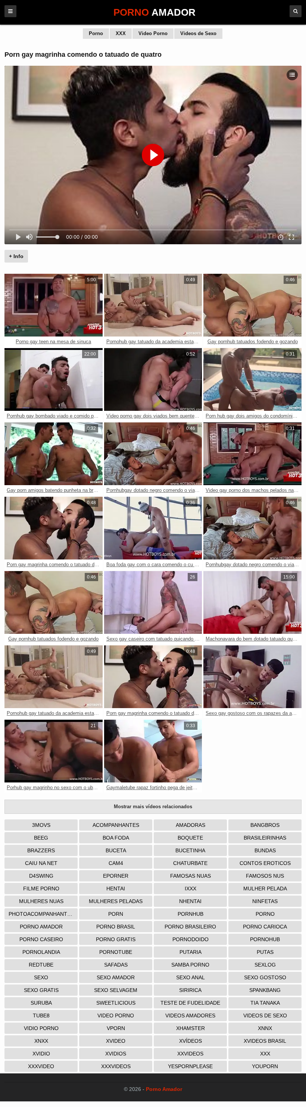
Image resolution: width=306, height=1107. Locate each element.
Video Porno (153, 33)
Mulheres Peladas (116, 901)
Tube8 (41, 1015)
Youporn (265, 1066)
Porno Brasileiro (190, 927)
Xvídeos (190, 1041)
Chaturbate (190, 863)
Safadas (116, 965)
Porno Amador (41, 927)
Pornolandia (41, 952)
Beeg (41, 838)
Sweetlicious (115, 1003)
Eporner (115, 876)
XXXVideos (116, 1066)
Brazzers (41, 850)
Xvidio (41, 1054)
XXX (121, 33)
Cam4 (116, 863)
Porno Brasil (115, 927)
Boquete (190, 838)
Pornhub (190, 914)
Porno (96, 33)
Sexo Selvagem (115, 990)
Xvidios (115, 1054)
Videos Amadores (190, 1015)
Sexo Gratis (41, 990)
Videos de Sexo (198, 33)
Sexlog (265, 965)
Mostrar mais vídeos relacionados (153, 806)
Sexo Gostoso (265, 977)
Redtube (41, 965)
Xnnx (265, 1028)
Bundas (265, 850)
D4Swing (41, 876)
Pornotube (115, 952)
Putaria (190, 952)
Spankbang (265, 990)
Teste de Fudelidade (190, 1003)
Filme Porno (41, 889)
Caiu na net (41, 863)
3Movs (41, 825)
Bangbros (265, 825)
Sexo (41, 977)
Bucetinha (190, 850)
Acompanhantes (116, 825)
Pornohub (265, 939)
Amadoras (190, 825)
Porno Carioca (265, 927)
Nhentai (190, 901)
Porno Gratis (115, 939)
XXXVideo (41, 1066)
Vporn (116, 1028)
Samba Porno (190, 965)
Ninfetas (265, 901)
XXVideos (190, 1054)
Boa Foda (116, 838)
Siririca (190, 990)
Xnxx (41, 1041)
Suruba (41, 1003)
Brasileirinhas (265, 838)
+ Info (16, 256)
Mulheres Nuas (41, 901)
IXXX (190, 889)
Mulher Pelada (265, 889)
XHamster (190, 1028)
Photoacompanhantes (41, 914)
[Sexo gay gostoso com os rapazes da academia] (252, 676)
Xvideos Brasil (265, 1041)
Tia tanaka (265, 1003)
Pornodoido (190, 939)
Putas (265, 952)
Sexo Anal (190, 977)
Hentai (115, 889)
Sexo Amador (116, 977)
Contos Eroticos (265, 863)
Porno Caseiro (41, 939)
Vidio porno (41, 1028)
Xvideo (115, 1041)
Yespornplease (190, 1066)
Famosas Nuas (190, 876)
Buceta (116, 850)
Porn (115, 914)
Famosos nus (265, 876)
